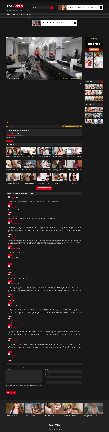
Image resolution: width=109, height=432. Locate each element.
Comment (8, 369)
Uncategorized (10, 140)
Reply (10, 203)
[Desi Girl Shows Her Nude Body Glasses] (89, 92)
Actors (30, 14)
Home (9, 14)
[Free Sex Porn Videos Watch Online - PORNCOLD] (15, 6)
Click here (13, 197)
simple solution (14, 340)
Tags (24, 14)
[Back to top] (105, 428)
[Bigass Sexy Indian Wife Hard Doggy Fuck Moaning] (89, 86)
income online (14, 283)
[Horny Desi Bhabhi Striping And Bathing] (89, 98)
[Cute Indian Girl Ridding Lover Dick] (98, 86)
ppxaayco (13, 257)
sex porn (13, 305)
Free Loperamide (15, 223)
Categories (16, 14)
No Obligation (14, 236)
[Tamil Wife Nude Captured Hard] (98, 98)
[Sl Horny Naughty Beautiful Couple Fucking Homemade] (89, 115)
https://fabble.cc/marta (13, 357)
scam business (14, 248)
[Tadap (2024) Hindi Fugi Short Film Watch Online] (89, 109)
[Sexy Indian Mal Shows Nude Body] (98, 109)
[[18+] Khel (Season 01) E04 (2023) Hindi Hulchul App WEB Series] (98, 121)
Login (96, 1)
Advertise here (100, 78)
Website (47, 380)
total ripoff (13, 296)
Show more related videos (44, 187)
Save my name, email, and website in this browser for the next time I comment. (24, 385)
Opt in (12, 318)
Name (47, 369)
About (11, 133)
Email (47, 374)
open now (13, 214)
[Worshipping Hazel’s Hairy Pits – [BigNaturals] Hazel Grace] (89, 121)
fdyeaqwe (13, 354)
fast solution (13, 327)
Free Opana (13, 274)
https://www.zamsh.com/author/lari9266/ (17, 261)
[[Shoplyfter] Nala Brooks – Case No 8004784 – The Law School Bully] (98, 115)
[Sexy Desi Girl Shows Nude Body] (98, 92)
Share (19, 133)
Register (101, 1)
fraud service (14, 206)
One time (13, 266)
